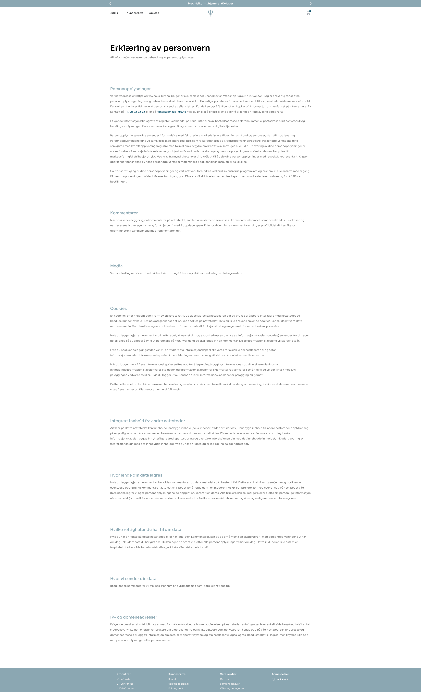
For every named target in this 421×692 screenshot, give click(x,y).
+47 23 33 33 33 (135, 111)
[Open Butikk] (120, 13)
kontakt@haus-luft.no (171, 111)
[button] (110, 3)
